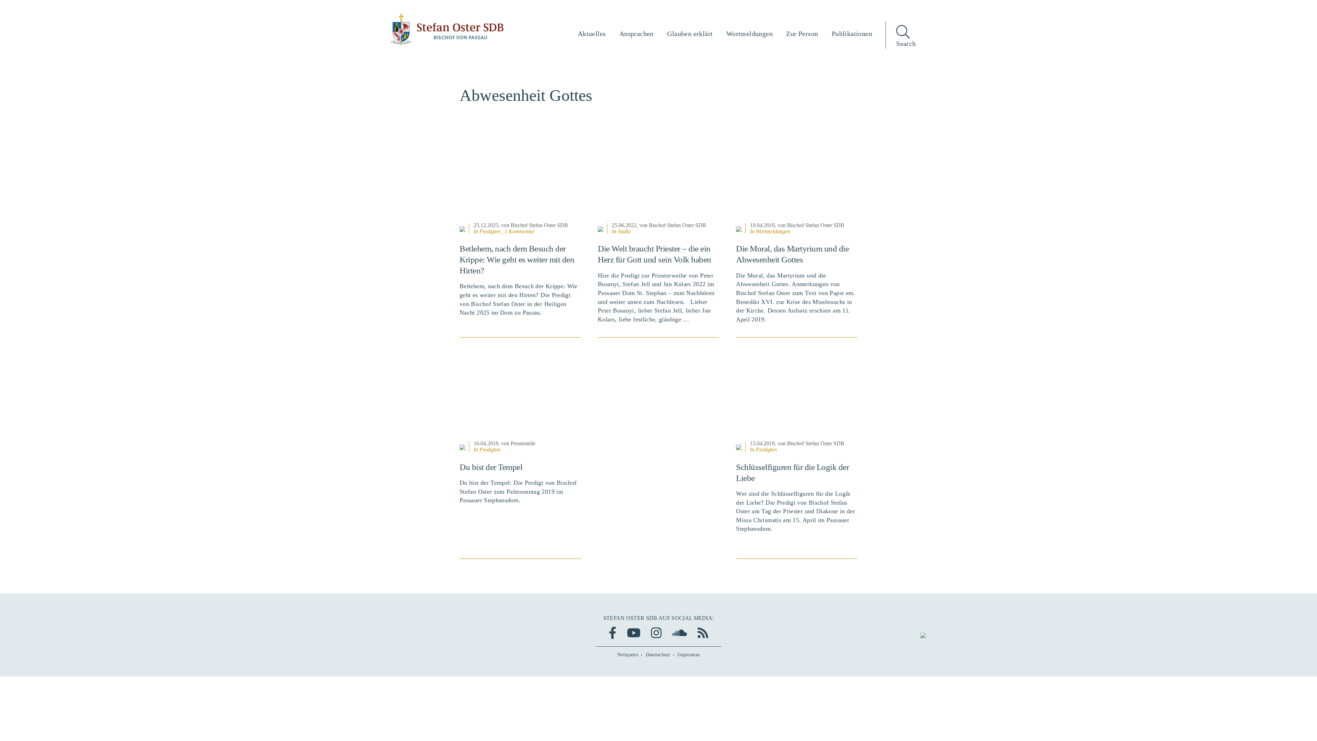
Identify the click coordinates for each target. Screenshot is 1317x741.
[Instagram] (656, 633)
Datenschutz (658, 654)
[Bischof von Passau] (447, 29)
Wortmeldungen (773, 231)
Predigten (489, 231)
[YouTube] (634, 633)
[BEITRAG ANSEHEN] (520, 178)
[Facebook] (612, 633)
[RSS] (703, 633)
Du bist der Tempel (491, 467)
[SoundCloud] (679, 633)
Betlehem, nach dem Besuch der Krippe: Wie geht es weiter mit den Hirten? (517, 259)
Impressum (688, 654)
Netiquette (627, 654)
